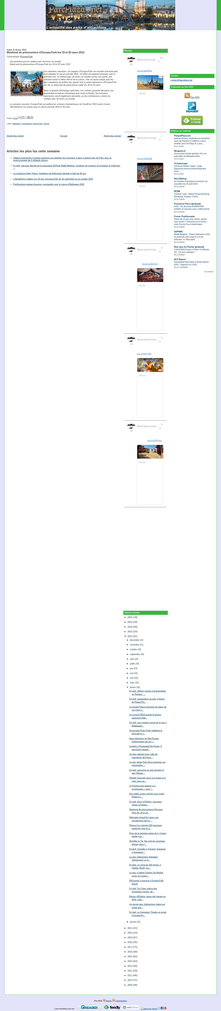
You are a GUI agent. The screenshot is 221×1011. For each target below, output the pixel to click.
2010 (130, 980)
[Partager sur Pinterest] (31, 117)
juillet (132, 663)
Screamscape (181, 163)
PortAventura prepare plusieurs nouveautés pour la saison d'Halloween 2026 (48, 184)
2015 (130, 956)
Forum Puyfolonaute (184, 216)
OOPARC (178, 231)
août (132, 659)
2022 (130, 636)
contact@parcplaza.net (181, 80)
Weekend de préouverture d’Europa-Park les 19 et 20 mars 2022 (45, 52)
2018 (130, 942)
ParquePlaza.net (182, 135)
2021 (130, 928)
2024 (130, 627)
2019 (130, 937)
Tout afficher (209, 272)
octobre (134, 649)
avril (132, 678)
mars (132, 682)
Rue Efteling (180, 178)
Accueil (63, 136)
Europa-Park (27, 56)
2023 (130, 631)
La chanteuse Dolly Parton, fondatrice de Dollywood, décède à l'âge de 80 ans (49, 173)
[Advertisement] (110, 37)
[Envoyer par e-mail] (19, 117)
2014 (130, 961)
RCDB (177, 191)
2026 (130, 617)
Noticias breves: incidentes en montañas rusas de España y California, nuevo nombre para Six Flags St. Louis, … (192, 141)
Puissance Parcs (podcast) (187, 204)
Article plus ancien (112, 136)
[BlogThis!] (22, 117)
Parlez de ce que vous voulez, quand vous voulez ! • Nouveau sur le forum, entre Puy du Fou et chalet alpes (190, 221)
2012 (130, 971)
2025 (130, 622)
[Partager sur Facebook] (28, 117)
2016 (130, 952)
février (133, 687)
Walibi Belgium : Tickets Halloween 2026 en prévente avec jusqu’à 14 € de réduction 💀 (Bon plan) (192, 237)
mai (132, 673)
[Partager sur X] (25, 117)
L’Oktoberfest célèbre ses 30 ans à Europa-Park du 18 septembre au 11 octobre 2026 (53, 179)
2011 (130, 975)
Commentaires (121, 1001)
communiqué (27, 124)
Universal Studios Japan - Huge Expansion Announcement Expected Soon (190, 168)
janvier (133, 922)
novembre (135, 644)
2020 (130, 933)
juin (132, 668)
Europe (46, 124)
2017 (130, 947)
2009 (130, 985)
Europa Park (38, 124)
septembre (135, 654)
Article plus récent (15, 136)
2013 (130, 966)
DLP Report (180, 259)
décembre (135, 640)
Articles (109, 1001)
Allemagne (17, 124)
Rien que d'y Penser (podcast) (189, 247)
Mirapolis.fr (180, 151)
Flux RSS (194, 97)
